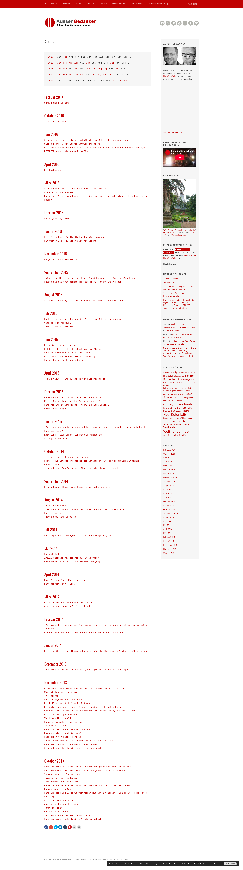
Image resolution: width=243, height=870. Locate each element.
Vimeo (173, 23)
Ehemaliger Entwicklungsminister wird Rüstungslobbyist (77, 535)
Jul (94, 69)
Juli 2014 (50, 529)
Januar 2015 (53, 421)
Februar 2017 (53, 97)
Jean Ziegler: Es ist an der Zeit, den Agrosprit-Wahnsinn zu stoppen (86, 669)
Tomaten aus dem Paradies (59, 326)
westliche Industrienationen (176, 435)
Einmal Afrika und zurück (59, 800)
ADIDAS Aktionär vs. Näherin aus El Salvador (71, 558)
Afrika (171, 372)
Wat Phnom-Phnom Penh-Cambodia (179, 230)
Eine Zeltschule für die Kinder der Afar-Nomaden (74, 237)
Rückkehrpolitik (175, 418)
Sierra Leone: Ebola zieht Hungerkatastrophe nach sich (77, 487)
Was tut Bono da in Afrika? (60, 692)
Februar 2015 (53, 391)
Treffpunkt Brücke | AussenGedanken (179, 327)
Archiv (104, 3)
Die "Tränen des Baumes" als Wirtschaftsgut (70, 356)
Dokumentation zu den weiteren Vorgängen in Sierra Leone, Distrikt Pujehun (90, 711)
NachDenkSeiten (170, 76)
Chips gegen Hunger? (56, 408)
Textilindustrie (170, 424)
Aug (100, 69)
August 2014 (53, 500)
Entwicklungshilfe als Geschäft (63, 699)
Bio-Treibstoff (171, 379)
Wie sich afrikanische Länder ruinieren (68, 602)
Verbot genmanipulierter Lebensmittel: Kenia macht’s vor (79, 740)
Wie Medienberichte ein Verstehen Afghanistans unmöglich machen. (84, 632)
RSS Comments (162, 23)
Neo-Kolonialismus (178, 414)
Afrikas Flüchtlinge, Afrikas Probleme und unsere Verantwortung (83, 300)
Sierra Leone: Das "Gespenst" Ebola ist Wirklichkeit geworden (82, 468)
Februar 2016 (54, 212)
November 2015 (55, 253)
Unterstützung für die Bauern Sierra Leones (70, 744)
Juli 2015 (50, 313)
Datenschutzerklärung (158, 3)
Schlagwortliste (119, 3)
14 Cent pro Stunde (55, 725)
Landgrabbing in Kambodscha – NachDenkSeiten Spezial (76, 405)
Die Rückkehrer (53, 170)
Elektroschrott (168, 385)
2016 (50, 63)
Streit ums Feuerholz (57, 103)
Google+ (185, 23)
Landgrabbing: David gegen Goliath (65, 360)
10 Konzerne (51, 696)
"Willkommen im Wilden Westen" (62, 782)
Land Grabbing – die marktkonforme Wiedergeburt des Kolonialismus (84, 770)
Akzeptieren (230, 864)
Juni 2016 (51, 134)
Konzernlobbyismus (170, 405)
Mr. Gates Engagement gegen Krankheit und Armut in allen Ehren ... (85, 707)
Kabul (165, 400)
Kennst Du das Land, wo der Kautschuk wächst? (72, 401)
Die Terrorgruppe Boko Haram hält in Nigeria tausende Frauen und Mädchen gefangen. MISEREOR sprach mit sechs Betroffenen (179, 304)
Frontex (177, 391)
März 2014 (51, 597)
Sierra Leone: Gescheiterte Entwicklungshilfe (72, 144)
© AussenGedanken (52, 859)
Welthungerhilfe (176, 431)
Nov (117, 69)
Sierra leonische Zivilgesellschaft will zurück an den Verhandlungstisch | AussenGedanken (179, 351)
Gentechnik (186, 390)
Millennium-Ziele (168, 411)
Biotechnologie (185, 379)
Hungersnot (188, 397)
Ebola (180, 382)
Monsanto (186, 410)
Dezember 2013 (55, 664)
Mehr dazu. (217, 864)
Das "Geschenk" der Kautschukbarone (65, 580)
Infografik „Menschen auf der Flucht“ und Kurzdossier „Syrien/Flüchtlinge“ (90, 278)
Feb (65, 57)
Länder (54, 3)
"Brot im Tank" (53, 808)
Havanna (180, 398)
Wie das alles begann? (173, 132)
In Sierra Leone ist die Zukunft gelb (67, 815)
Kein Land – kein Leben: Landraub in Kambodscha (73, 435)
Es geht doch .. (53, 554)
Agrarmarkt (181, 372)
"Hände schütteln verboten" (60, 517)
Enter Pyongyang (53, 513)
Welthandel (169, 427)
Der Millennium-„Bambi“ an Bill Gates (67, 703)
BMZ (192, 379)
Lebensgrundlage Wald (57, 218)
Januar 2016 (53, 231)
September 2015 (56, 272)
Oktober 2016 (54, 116)
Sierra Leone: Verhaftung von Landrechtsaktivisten (75, 188)
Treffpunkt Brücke (55, 121)
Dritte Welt (167, 383)
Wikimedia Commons (180, 235)
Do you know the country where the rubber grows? (74, 397)
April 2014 (51, 574)
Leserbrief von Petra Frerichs (62, 737)
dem (69, 859)
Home (46, 4)
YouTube (179, 23)
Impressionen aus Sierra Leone (62, 774)
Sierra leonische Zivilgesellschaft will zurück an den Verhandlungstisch (89, 140)
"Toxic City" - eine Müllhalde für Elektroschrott (74, 379)
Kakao (169, 401)
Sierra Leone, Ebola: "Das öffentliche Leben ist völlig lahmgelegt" (86, 509)
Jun (88, 63)
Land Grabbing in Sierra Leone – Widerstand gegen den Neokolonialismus (88, 767)
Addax (166, 372)
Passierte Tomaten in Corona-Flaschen (67, 352)
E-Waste (174, 383)
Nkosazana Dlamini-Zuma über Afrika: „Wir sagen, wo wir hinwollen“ (85, 688)
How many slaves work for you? (62, 733)
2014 (50, 74)
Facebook (190, 23)
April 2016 (51, 164)
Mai (82, 74)
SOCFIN (180, 421)
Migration (188, 408)
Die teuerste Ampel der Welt (61, 714)
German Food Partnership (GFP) (174, 394)
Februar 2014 (53, 619)
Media (78, 3)
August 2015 (53, 294)
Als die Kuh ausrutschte (58, 192)
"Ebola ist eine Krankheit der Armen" (67, 457)
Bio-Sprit (190, 375)
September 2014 (56, 481)
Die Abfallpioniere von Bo (60, 345)
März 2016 (52, 183)
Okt (112, 63)
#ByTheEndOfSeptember (57, 505)
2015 (50, 69)
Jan (59, 63)
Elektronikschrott (189, 383)
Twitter (196, 23)
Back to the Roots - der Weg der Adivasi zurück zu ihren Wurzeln (84, 319)
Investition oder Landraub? (60, 778)
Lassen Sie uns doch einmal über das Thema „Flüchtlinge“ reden (83, 282)
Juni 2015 (51, 339)
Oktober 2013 (54, 761)
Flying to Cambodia (55, 438)
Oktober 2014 (54, 451)
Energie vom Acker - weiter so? (63, 722)
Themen (66, 3)
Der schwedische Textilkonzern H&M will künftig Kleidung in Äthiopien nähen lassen (95, 651)
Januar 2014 (53, 645)
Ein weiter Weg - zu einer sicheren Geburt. (70, 241)
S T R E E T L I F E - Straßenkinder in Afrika (72, 349)
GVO (174, 397)
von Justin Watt (169, 232)
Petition (166, 418)
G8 (181, 391)
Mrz (71, 63)
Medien (181, 408)
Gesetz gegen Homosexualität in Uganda (67, 606)
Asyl (188, 372)
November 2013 (55, 682)
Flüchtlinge (168, 390)
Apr (76, 63)
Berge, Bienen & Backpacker (60, 259)
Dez (125, 80)
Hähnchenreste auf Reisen (59, 584)
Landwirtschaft (170, 407)
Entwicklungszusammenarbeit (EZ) (177, 388)
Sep (105, 69)
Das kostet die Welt (56, 811)
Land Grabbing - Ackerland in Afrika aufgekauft (73, 819)
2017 (50, 57)
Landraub (184, 404)
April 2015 (51, 373)
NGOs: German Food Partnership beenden (67, 729)
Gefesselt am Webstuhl (57, 323)
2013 (50, 80)
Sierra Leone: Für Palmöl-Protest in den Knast (72, 748)
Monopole (177, 411)
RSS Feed (168, 23)
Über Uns (91, 3)
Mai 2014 (51, 548)
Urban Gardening (183, 424)
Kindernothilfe (178, 400)
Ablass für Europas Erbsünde (61, 804)
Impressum (137, 3)
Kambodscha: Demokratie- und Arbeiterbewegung (72, 561)
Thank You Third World (57, 718)
